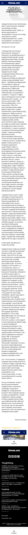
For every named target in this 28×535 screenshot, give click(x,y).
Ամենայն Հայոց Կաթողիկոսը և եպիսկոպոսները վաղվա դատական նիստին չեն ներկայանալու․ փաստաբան (14, 507)
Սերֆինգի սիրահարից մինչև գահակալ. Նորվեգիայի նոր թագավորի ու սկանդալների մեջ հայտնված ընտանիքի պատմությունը (13, 468)
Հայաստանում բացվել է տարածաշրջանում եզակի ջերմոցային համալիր (14, 500)
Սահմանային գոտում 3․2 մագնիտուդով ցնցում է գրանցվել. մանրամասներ (13, 483)
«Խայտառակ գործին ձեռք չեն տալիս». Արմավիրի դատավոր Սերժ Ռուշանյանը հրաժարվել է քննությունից (13, 476)
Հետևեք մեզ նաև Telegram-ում (11, 427)
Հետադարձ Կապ (6, 518)
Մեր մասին (5, 515)
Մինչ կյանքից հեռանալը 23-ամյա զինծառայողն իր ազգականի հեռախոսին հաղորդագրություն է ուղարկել (13, 493)
